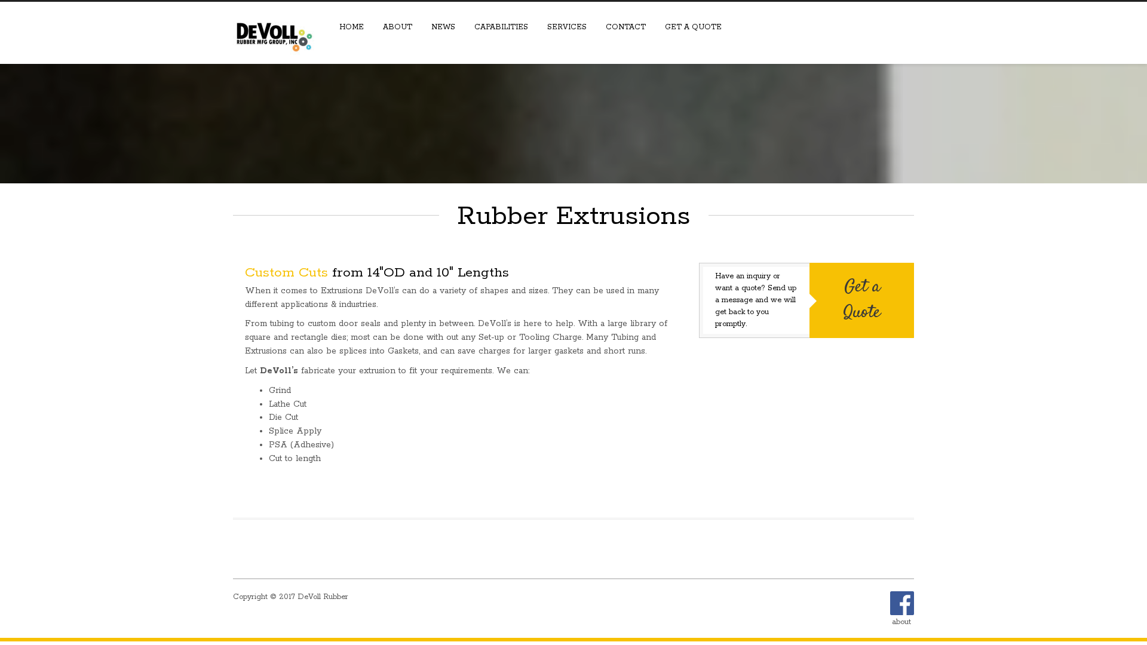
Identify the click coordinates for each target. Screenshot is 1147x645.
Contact (626, 27)
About (397, 27)
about (901, 622)
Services (567, 27)
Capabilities (501, 27)
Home (351, 27)
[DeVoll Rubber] (275, 31)
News (443, 27)
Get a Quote (693, 27)
